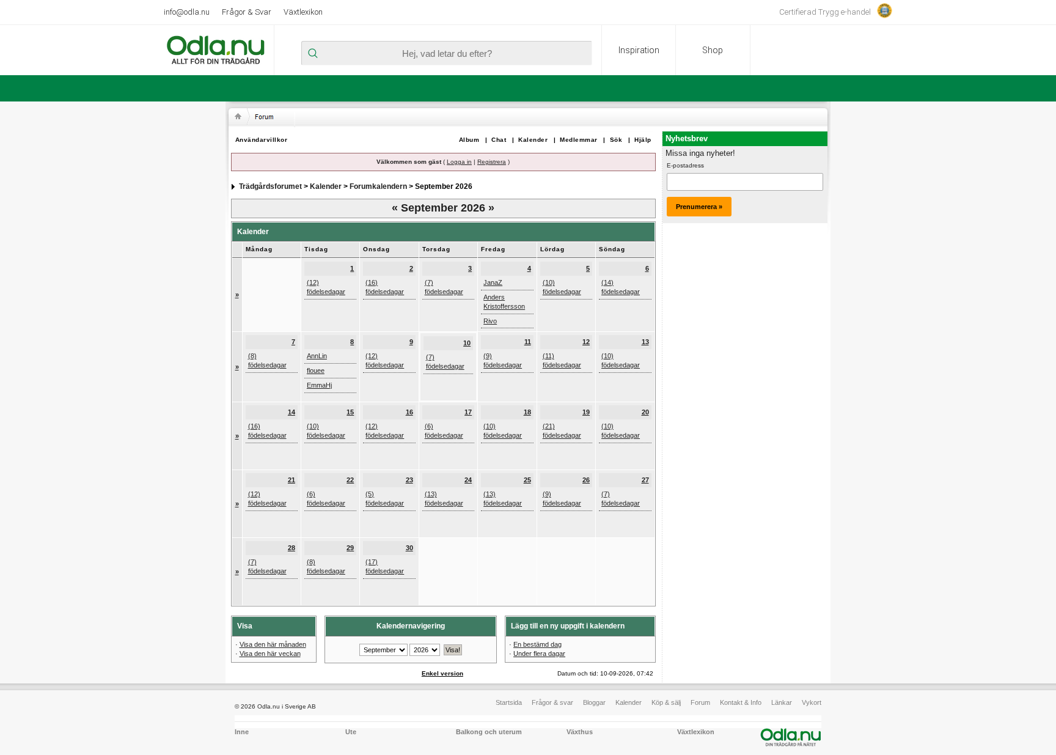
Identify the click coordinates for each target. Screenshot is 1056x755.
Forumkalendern (378, 186)
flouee (315, 370)
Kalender (533, 139)
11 (527, 341)
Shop (712, 50)
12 (586, 341)
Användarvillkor (261, 139)
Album (469, 139)
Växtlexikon (303, 12)
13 (645, 341)
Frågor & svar (552, 702)
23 (409, 480)
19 (586, 412)
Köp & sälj (666, 702)
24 (468, 480)
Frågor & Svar (246, 12)
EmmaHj (319, 385)
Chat (498, 139)
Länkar (781, 702)
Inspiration (638, 50)
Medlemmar (579, 139)
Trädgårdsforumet (270, 186)
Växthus (579, 731)
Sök (616, 139)
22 (350, 480)
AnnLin (317, 355)
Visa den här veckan (270, 653)
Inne (242, 731)
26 (586, 480)
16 (409, 412)
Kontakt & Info (740, 702)
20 (645, 412)
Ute (350, 731)
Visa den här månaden (273, 644)
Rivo (490, 321)
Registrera (491, 161)
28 (291, 547)
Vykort (811, 702)
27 (645, 480)
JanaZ (492, 282)
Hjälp (642, 139)
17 (468, 412)
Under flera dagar (539, 653)
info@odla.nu (187, 12)
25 (527, 480)
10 (467, 343)
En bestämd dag (537, 644)
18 (527, 412)
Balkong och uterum (489, 731)
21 (291, 480)
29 (350, 547)
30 (409, 547)
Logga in (459, 161)
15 (350, 412)
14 (291, 412)
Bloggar (594, 702)
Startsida (509, 702)
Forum (700, 702)
